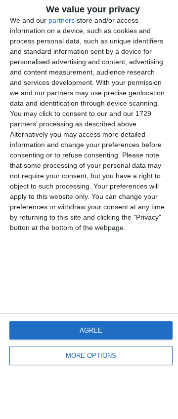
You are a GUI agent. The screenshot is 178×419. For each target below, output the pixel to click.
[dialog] (89, 209)
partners (61, 20)
